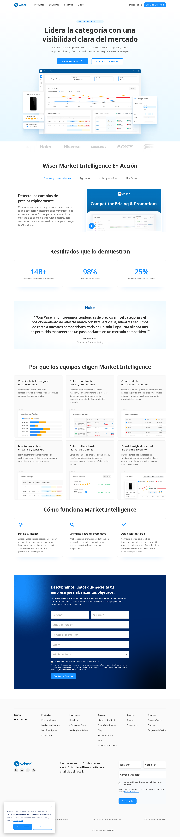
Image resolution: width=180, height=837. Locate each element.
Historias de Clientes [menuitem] (107, 720)
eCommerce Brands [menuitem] (78, 725)
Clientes (81, 4)
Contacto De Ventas (107, 61)
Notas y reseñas (108, 178)
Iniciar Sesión (135, 4)
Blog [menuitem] (100, 730)
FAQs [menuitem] (100, 740)
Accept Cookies (23, 827)
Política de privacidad (131, 792)
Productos (39, 4)
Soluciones (54, 4)
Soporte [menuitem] (131, 715)
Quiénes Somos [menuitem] (155, 720)
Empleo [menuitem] (151, 725)
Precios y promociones (57, 178)
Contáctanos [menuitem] (132, 725)
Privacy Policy (18, 821)
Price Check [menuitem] (46, 735)
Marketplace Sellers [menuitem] (78, 730)
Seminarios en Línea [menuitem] (107, 745)
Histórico (131, 178)
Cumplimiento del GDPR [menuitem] (103, 830)
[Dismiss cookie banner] (51, 807)
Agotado (85, 178)
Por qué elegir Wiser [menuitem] (107, 725)
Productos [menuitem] (46, 715)
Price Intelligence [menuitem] (49, 720)
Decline (42, 827)
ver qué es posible (155, 4)
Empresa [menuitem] (152, 715)
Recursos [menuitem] (102, 715)
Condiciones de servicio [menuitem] (155, 819)
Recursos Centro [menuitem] (105, 735)
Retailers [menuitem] (73, 720)
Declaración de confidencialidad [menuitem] (106, 819)
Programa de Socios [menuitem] (157, 730)
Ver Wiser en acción (72, 61)
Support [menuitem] (130, 720)
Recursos (68, 4)
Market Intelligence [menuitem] (50, 725)
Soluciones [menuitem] (74, 715)
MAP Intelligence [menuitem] (49, 730)
